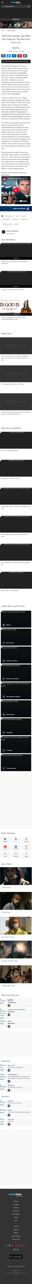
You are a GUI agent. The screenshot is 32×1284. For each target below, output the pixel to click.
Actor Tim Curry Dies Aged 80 (9, 450)
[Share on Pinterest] (19, 56)
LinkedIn (16, 848)
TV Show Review (12, 1002)
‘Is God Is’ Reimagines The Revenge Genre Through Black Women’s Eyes (13, 318)
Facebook (5, 841)
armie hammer (6, 219)
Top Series (5, 1096)
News (3, 30)
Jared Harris (5, 114)
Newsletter (16, 856)
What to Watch (16, 1214)
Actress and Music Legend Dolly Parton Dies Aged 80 (15, 563)
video (17, 216)
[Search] (29, 6)
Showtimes (16, 1211)
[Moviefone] (16, 2)
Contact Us (16, 1229)
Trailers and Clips (11, 30)
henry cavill (24, 219)
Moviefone (16, 48)
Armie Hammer (15, 109)
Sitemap (16, 1233)
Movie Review (11, 1011)
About (16, 1226)
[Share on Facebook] (3, 56)
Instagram (26, 841)
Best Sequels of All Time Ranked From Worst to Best (14, 535)
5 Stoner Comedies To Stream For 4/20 (12, 289)
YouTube (5, 848)
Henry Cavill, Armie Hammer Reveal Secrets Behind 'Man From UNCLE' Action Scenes (15, 413)
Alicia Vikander (18, 116)
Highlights (16, 19)
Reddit (26, 848)
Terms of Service (16, 1236)
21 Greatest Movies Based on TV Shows (12, 384)
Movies (16, 224)
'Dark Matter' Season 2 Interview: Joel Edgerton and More (16, 507)
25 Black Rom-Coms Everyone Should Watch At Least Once (14, 262)
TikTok (5, 856)
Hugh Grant (21, 112)
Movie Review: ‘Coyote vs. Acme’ (10, 478)
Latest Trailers (6, 864)
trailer (24, 216)
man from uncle (9, 216)
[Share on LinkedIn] (14, 56)
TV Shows (16, 1204)
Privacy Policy (16, 1239)
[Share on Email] (25, 56)
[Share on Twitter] (9, 56)
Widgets (26, 856)
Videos (16, 1217)
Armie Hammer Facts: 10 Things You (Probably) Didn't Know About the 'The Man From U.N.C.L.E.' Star (15, 358)
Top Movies (5, 1061)
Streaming (16, 1207)
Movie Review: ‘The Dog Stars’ (10, 590)
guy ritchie (15, 219)
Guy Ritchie (16, 94)
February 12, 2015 (12, 51)
